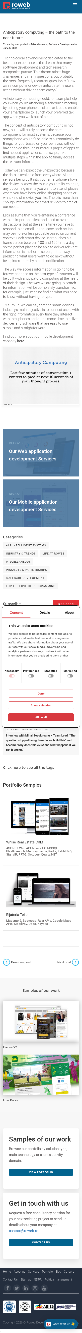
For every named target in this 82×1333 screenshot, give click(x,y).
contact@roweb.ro (23, 1231)
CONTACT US (41, 1242)
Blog (58, 1271)
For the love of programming (31, 586)
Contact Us (10, 1279)
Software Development (62, 44)
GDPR (38, 1279)
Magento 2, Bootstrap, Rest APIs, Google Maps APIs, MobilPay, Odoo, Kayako (38, 922)
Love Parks (10, 1100)
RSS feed (66, 604)
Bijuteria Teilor (17, 915)
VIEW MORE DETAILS (24, 1005)
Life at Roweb (53, 553)
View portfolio (41, 1172)
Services (33, 1271)
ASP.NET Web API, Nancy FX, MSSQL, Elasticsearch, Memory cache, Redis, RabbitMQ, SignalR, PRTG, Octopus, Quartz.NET (39, 851)
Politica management (58, 1279)
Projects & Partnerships (26, 569)
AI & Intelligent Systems (26, 545)
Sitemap (25, 1279)
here (20, 341)
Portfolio (47, 1271)
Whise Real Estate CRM (24, 842)
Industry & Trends (21, 553)
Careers (69, 1271)
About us (19, 1271)
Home (7, 1271)
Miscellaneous (39, 44)
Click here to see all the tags (28, 767)
